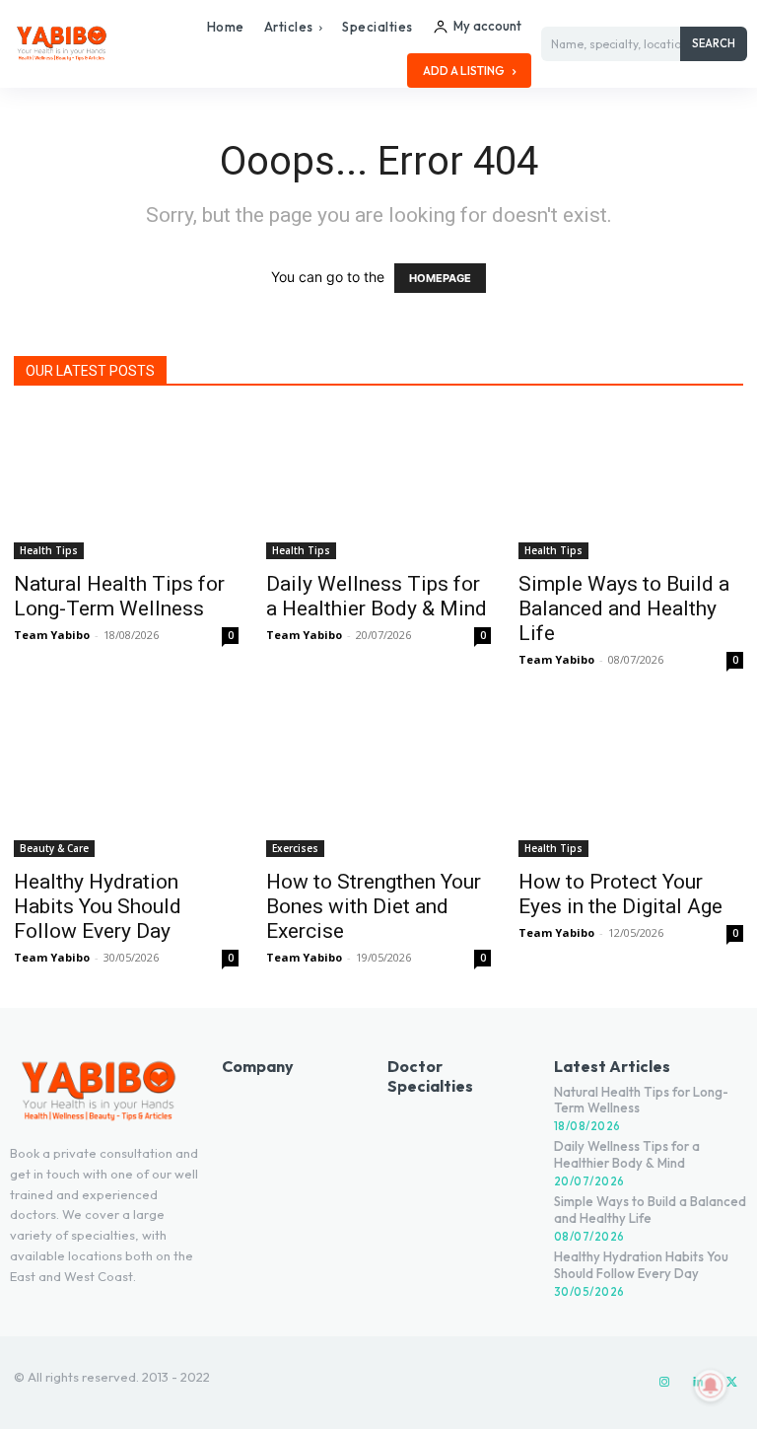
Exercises (295, 848)
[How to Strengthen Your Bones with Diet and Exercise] (378, 784)
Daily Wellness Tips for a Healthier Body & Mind (376, 596)
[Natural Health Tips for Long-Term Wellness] (126, 485)
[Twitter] (731, 1382)
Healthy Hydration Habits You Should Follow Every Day (97, 906)
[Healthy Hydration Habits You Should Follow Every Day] (126, 784)
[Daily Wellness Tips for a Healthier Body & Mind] (378, 485)
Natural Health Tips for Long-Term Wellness (119, 596)
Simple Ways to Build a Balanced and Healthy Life (623, 608)
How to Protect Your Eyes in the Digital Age (620, 894)
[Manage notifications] (710, 1385)
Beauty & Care (54, 848)
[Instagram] (664, 1382)
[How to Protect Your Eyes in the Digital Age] (630, 784)
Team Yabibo (52, 634)
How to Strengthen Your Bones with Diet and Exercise (373, 906)
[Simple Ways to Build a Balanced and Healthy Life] (630, 485)
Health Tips (49, 550)
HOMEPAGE (440, 278)
